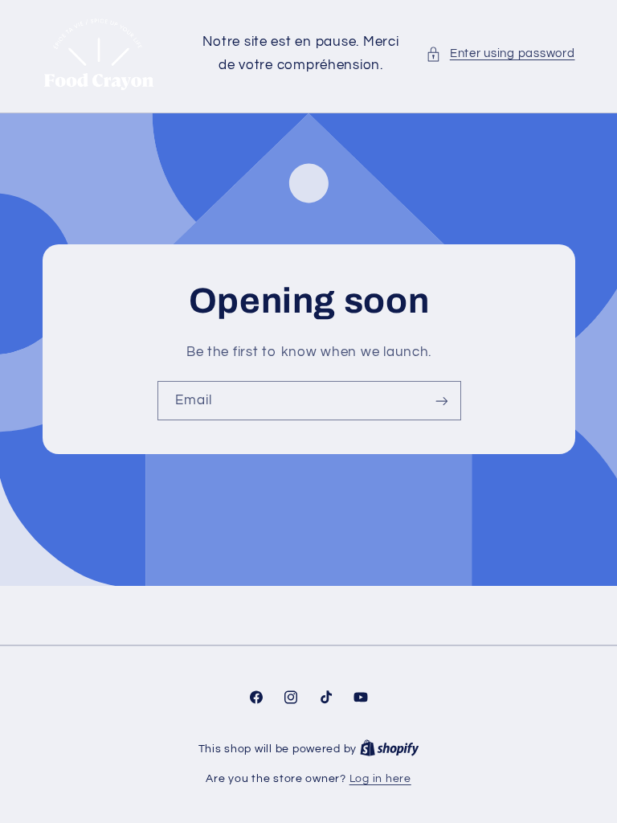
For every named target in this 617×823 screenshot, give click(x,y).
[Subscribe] (441, 401)
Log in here (380, 778)
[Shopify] (389, 749)
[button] (500, 53)
